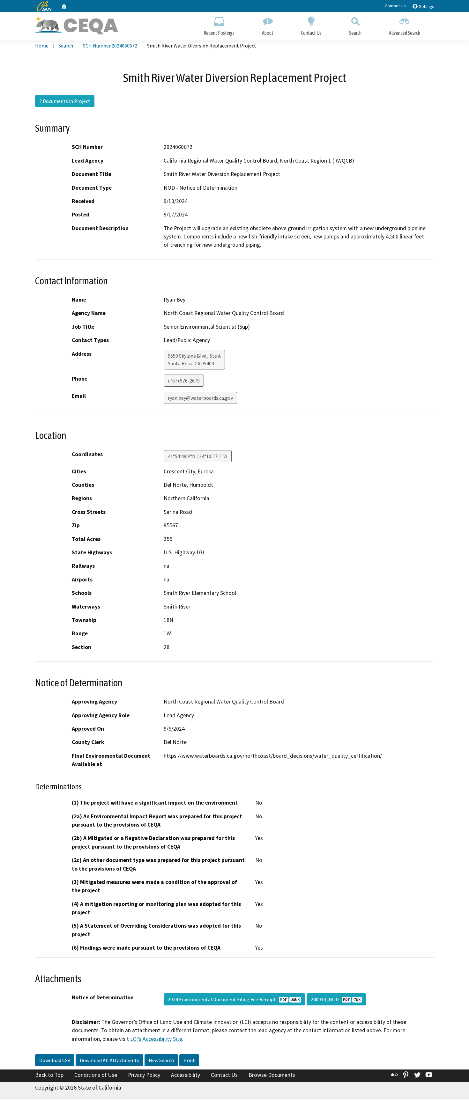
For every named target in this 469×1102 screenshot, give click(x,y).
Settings (426, 6)
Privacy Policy (144, 1074)
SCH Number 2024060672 (110, 45)
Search (355, 33)
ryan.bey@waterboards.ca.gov (200, 398)
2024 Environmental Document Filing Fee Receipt (234, 999)
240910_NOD (336, 999)
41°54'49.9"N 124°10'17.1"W (197, 456)
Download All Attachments (109, 1060)
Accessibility (185, 1074)
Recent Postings (219, 33)
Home (41, 45)
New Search (161, 1060)
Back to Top (49, 1074)
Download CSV (54, 1060)
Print (189, 1060)
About (267, 33)
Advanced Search (404, 33)
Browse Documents (272, 1074)
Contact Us (395, 6)
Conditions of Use (95, 1074)
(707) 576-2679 (184, 380)
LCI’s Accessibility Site (156, 1038)
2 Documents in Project (64, 101)
